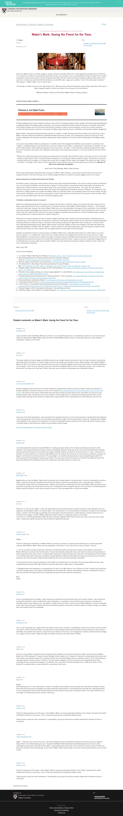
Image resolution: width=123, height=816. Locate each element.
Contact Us (61, 812)
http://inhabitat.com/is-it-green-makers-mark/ (77, 256)
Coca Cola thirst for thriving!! (24, 310)
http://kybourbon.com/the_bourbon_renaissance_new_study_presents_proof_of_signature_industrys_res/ (56, 266)
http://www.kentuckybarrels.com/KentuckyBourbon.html (65, 280)
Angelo (20, 40)
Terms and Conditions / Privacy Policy (61, 808)
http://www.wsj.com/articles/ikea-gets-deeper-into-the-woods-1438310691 (81, 290)
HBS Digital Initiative (30, 2)
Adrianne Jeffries (56, 256)
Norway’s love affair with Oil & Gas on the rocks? (95, 44)
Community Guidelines (61, 810)
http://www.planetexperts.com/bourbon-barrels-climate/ (34, 427)
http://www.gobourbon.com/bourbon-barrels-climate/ (69, 262)
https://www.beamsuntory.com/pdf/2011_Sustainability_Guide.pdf (47, 260)
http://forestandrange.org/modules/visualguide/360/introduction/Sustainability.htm (67, 282)
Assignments (61, 15)
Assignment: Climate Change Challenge (34, 24)
